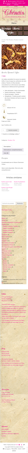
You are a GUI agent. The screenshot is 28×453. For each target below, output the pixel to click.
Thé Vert (5, 269)
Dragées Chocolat (7, 230)
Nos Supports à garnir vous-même (11, 247)
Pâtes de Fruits (6, 253)
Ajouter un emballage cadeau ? (11, 134)
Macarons (4, 239)
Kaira (17, 444)
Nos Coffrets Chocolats (8, 243)
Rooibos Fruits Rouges (7, 187)
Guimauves (4, 235)
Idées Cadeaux (6, 237)
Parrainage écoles (6, 251)
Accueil (3, 40)
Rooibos (11, 40)
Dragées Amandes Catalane (10, 226)
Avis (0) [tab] (6, 153)
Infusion (5, 261)
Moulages (4, 241)
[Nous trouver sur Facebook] (4, 1)
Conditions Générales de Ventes (10, 434)
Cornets (4, 220)
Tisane (4, 271)
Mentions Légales (6, 431)
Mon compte (5, 429)
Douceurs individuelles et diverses (11, 222)
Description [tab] (7, 146)
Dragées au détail (7, 228)
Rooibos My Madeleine (19, 182)
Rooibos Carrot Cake (7, 182)
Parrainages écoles (7, 210)
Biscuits (4, 218)
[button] (23, 47)
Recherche (20, 203)
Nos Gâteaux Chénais (7, 245)
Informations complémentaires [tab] (13, 150)
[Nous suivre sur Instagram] (6, 1)
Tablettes (4, 257)
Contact (4, 436)
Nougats (4, 249)
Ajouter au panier (12, 130)
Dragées (4, 224)
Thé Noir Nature (7, 267)
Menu (14, 23)
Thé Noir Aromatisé (8, 265)
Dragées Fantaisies (8, 232)
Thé (7, 40)
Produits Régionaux (7, 255)
